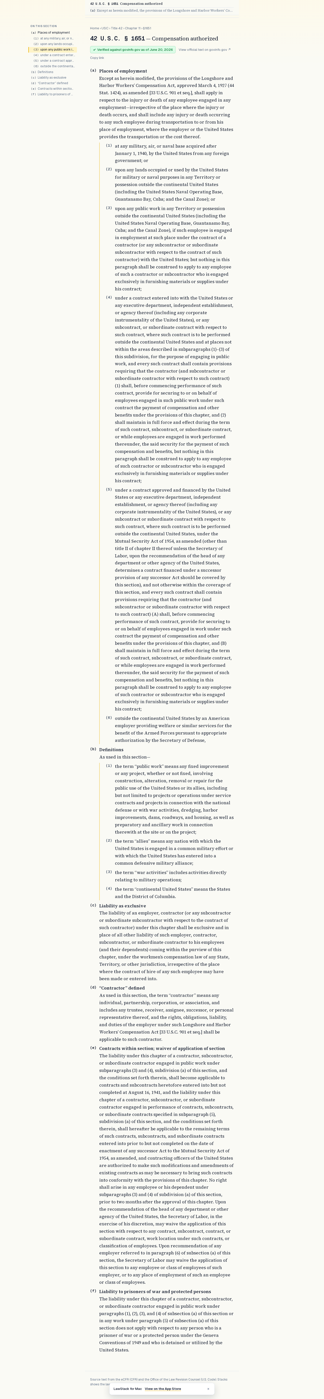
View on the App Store (163, 1389)
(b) (93, 749)
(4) (109, 297)
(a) (93, 70)
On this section (43, 26)
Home (94, 28)
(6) (109, 717)
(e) (93, 1047)
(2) (109, 169)
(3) (109, 207)
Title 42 (117, 28)
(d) (93, 987)
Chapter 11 (132, 28)
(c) (93, 905)
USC (105, 28)
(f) (93, 1291)
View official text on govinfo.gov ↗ (205, 50)
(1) (109, 145)
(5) (109, 489)
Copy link (97, 58)
